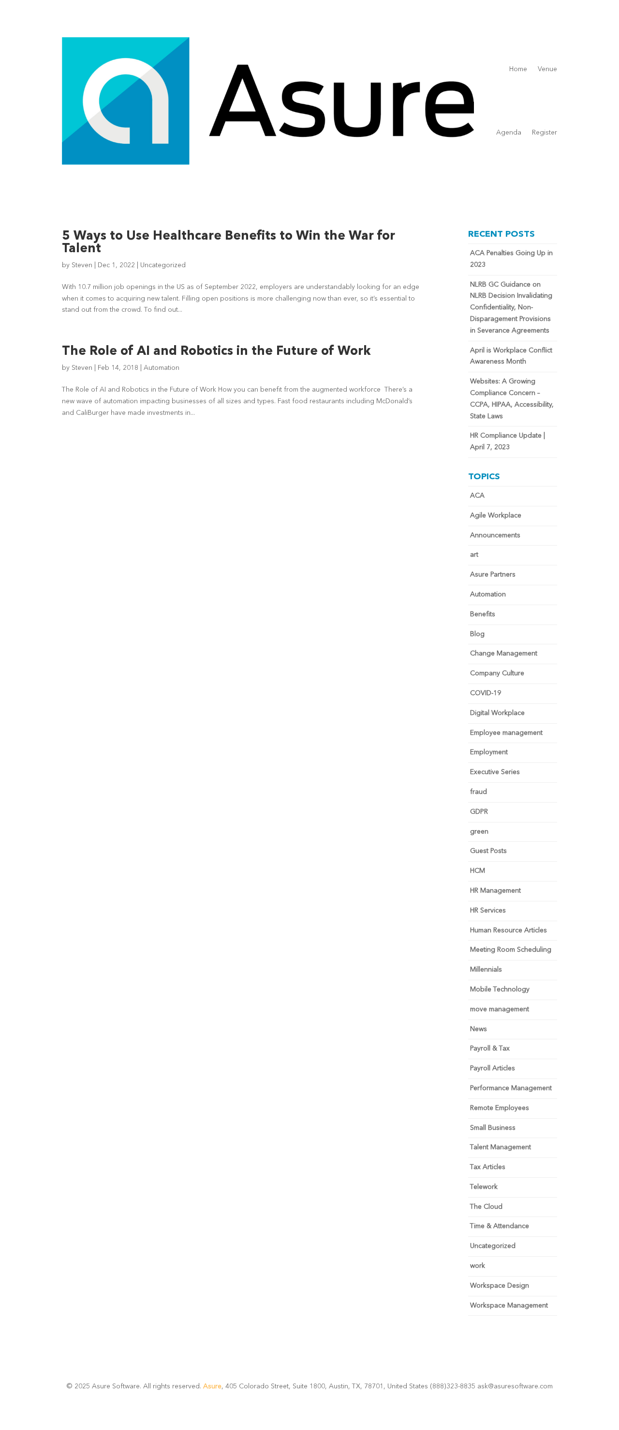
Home (518, 69)
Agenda (508, 132)
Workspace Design (499, 1285)
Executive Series (495, 772)
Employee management (506, 733)
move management (499, 1009)
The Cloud (486, 1206)
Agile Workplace (495, 515)
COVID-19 (485, 693)
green (479, 831)
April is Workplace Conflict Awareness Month (511, 356)
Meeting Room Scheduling (510, 949)
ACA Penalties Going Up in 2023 (511, 259)
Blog (477, 634)
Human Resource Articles (508, 930)
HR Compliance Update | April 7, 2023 (507, 441)
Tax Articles (487, 1167)
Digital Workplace (497, 713)
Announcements (495, 535)
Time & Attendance (499, 1226)
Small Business (493, 1128)
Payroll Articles (492, 1068)
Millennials (486, 969)
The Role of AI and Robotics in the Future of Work (216, 351)
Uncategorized (163, 265)
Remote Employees (499, 1108)
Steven (82, 265)
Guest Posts (488, 851)
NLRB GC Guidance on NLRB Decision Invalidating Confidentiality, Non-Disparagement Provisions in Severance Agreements (511, 307)
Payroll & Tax (490, 1048)
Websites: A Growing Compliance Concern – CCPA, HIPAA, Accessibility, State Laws (512, 398)
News (478, 1029)
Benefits (482, 614)
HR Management (495, 890)
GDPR (479, 811)
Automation (161, 368)
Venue (547, 69)
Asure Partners (493, 574)
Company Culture (497, 673)
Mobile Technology (500, 989)
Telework (484, 1187)
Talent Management (500, 1147)
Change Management (503, 653)
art (474, 554)
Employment (489, 752)
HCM (477, 870)
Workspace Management (509, 1305)
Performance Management (511, 1088)
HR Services (488, 910)
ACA (477, 495)
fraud (478, 792)
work (477, 1266)
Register (544, 132)
